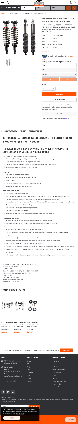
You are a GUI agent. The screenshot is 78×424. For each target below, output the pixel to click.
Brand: (44, 35)
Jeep (28, 367)
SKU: (43, 38)
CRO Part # (45, 47)
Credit (54, 375)
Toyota (29, 361)
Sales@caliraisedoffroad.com (13, 376)
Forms (55, 378)
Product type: (46, 44)
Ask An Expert (11, 381)
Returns (55, 367)
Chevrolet (30, 372)
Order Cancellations (59, 369)
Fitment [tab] (23, 131)
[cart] (75, 2)
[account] (71, 2)
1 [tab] (37, 338)
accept (12, 418)
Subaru (29, 381)
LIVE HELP (66, 350)
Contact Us (56, 361)
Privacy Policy (57, 384)
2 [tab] (40, 338)
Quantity (44, 84)
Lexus (29, 378)
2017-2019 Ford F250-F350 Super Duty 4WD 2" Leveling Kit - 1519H (20, 325)
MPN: (44, 41)
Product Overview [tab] (9, 131)
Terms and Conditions (59, 381)
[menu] (2, 2)
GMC (28, 375)
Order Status (56, 364)
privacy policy (20, 413)
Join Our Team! (57, 387)
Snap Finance (57, 372)
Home (3, 13)
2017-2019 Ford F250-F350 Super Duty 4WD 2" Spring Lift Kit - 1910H (6, 325)
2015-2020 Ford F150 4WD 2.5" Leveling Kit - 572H (32, 325)
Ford (28, 369)
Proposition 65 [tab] (35, 131)
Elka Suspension (58, 35)
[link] (8, 62)
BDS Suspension (7, 322)
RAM (28, 364)
